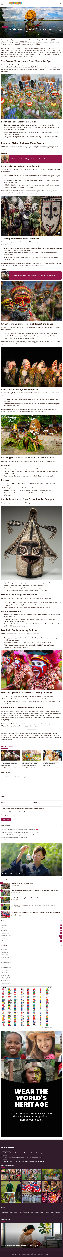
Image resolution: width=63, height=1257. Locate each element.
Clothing (4, 930)
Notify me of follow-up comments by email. (14, 811)
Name (3, 796)
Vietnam (40, 1215)
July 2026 (4, 949)
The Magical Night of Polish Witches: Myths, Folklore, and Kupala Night (21, 832)
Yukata (45, 1215)
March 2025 (5, 975)
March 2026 (5, 957)
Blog (3, 938)
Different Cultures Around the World (22, 883)
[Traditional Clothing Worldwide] (15, 3)
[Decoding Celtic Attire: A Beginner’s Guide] (11, 1197)
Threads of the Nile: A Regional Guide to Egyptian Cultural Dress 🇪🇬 (20, 829)
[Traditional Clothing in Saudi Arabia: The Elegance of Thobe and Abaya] (31, 1197)
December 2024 (6, 983)
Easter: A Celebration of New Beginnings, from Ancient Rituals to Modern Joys (30, 763)
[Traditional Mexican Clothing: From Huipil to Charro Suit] (52, 1197)
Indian (47, 1212)
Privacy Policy (47, 1254)
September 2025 (6, 967)
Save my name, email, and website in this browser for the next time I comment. (23, 808)
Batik (21, 1212)
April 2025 (5, 972)
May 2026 (5, 954)
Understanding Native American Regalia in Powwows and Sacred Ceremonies (34, 891)
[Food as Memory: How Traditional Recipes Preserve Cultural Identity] (10, 755)
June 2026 (5, 952)
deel (32, 1212)
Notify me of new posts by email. (11, 815)
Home (4, 9)
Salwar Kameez (27, 1215)
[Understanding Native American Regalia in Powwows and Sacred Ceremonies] (5, 893)
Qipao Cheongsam (17, 1215)
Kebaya (58, 1212)
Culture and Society (12, 9)
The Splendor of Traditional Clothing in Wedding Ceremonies (51, 763)
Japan (52, 1212)
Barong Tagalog (13, 1212)
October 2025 (6, 965)
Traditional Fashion (7, 935)
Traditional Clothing (38, 1254)
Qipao (9, 1215)
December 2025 (6, 960)
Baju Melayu (5, 1212)
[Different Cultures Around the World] (5, 886)
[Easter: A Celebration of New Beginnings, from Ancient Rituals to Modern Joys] (31, 755)
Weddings (4, 925)
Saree (34, 1215)
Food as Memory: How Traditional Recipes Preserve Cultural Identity (10, 763)
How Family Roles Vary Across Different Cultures (25, 898)
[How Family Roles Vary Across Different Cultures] (5, 900)
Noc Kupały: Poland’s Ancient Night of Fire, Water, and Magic (18, 835)
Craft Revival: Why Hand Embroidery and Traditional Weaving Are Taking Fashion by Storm (26, 840)
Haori (42, 1212)
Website (35, 802)
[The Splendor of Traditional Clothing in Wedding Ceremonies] (52, 755)
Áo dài (51, 1215)
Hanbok (37, 1212)
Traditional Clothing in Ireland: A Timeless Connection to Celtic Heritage (33, 905)
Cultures (4, 928)
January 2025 (6, 980)
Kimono (4, 1215)
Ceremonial (21, 9)
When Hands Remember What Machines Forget (14, 837)
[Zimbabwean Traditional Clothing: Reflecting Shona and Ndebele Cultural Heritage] (52, 1186)
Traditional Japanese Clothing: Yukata (17, 874)
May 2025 (5, 970)
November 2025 (6, 962)
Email (3, 802)
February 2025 (6, 978)
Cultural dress (6, 933)
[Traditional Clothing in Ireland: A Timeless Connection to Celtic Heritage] (5, 907)
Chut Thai (26, 1212)
